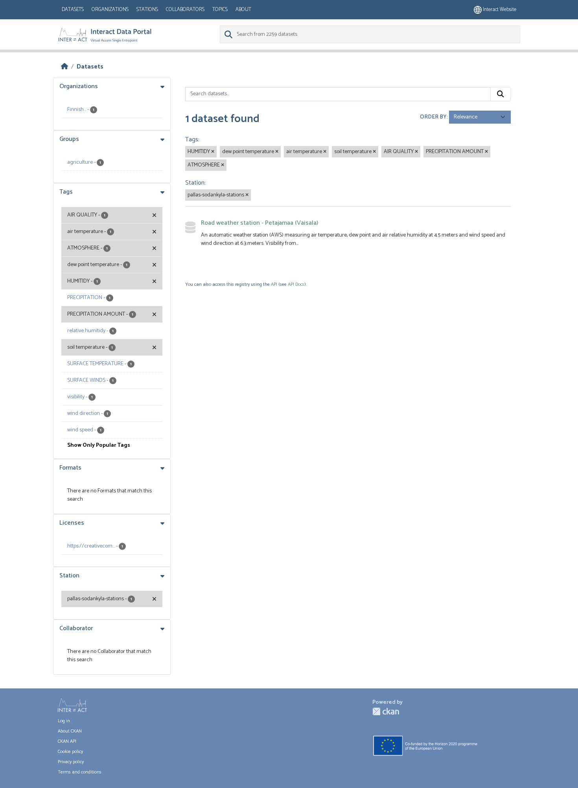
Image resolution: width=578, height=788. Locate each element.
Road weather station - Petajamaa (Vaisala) (259, 223)
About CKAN (70, 731)
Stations (147, 10)
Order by (433, 117)
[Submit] (500, 94)
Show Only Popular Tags (98, 445)
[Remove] (212, 151)
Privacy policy (71, 762)
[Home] (64, 66)
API (274, 284)
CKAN (385, 711)
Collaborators (185, 10)
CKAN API (67, 741)
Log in (64, 721)
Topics (220, 10)
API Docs (296, 284)
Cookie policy (70, 751)
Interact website (499, 10)
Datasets (73, 10)
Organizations (110, 10)
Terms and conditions (79, 772)
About (243, 10)
